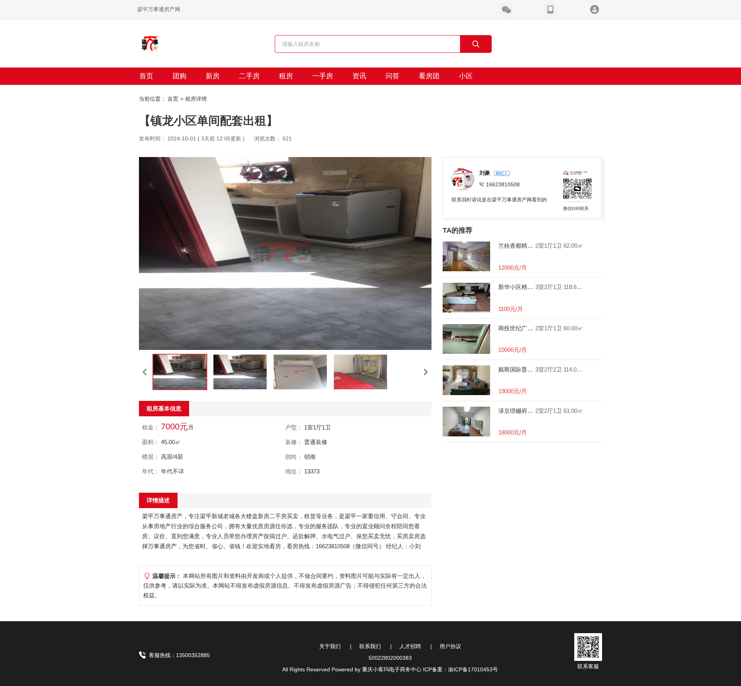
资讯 (359, 76)
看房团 (429, 76)
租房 (286, 76)
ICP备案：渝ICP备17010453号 (460, 669)
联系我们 (370, 646)
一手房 (322, 76)
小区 (466, 76)
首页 (146, 76)
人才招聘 (410, 646)
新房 (213, 76)
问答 (392, 76)
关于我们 (330, 646)
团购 (179, 76)
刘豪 (485, 173)
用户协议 (450, 646)
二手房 (249, 76)
